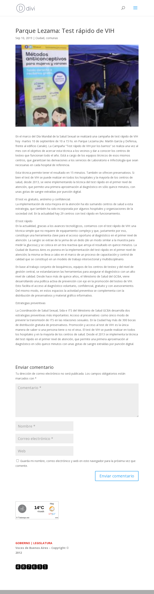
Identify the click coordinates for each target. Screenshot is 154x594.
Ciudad (39, 38)
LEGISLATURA (42, 543)
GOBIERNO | (24, 543)
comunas (52, 38)
